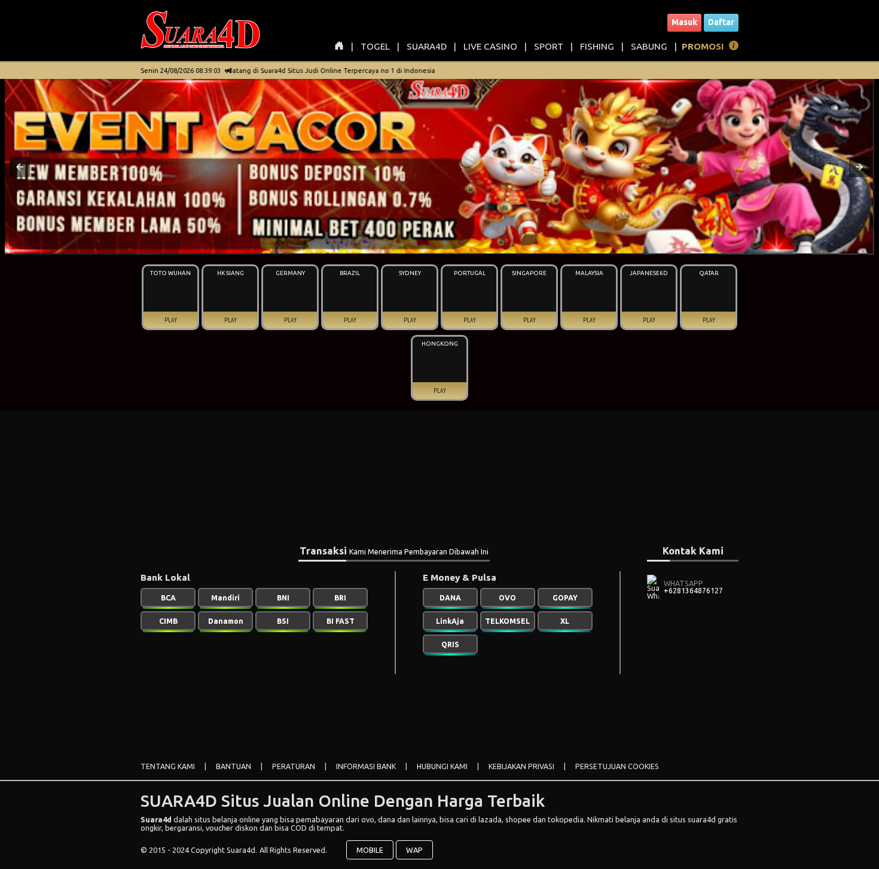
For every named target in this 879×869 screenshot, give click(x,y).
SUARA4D (427, 46)
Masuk (684, 22)
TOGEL (375, 46)
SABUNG (649, 46)
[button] (20, 167)
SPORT (548, 46)
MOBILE (369, 850)
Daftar (721, 22)
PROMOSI (703, 46)
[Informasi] (733, 47)
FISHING (597, 46)
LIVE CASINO (490, 46)
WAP (414, 850)
